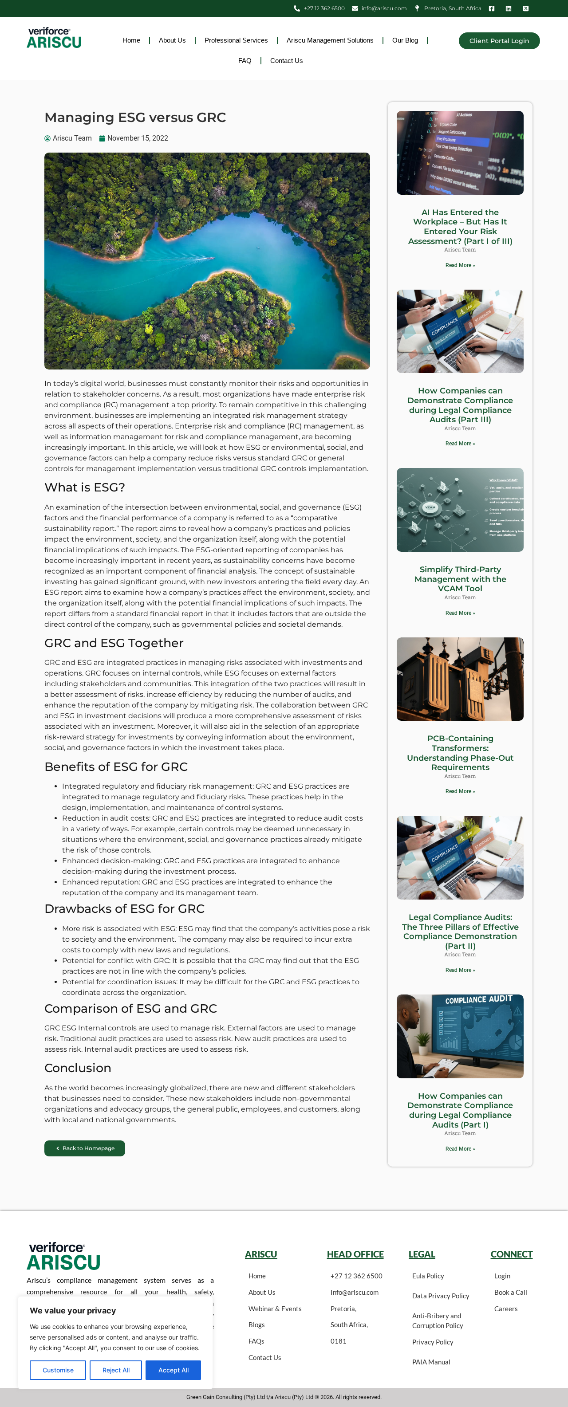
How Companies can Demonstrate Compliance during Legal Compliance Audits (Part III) (460, 405)
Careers (506, 1309)
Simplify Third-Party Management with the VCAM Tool (460, 579)
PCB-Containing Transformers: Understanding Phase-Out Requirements (460, 753)
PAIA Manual (431, 1362)
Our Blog (405, 40)
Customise (58, 1370)
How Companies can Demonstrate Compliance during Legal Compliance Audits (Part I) (460, 1110)
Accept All (173, 1370)
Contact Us (286, 60)
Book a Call (510, 1292)
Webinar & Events (275, 1309)
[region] (115, 1342)
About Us (172, 40)
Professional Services (236, 40)
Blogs (256, 1324)
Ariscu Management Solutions (330, 40)
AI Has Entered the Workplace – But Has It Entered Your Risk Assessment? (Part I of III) (460, 227)
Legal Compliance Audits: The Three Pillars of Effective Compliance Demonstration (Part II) (460, 931)
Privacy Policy (433, 1342)
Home (131, 40)
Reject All (116, 1370)
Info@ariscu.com (355, 1292)
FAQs (256, 1341)
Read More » (460, 265)
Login (502, 1276)
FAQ (245, 60)
